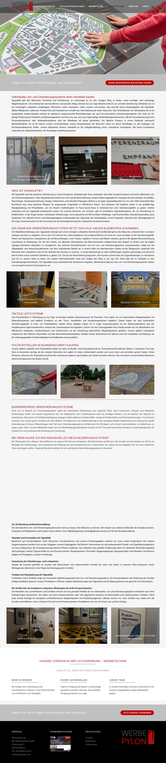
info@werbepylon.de (21, 754)
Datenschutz (91, 744)
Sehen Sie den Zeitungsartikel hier (100, 327)
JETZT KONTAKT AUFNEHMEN (137, 713)
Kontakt (89, 738)
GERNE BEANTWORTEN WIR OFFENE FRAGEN (129, 83)
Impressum (91, 741)
